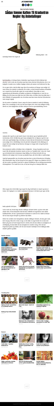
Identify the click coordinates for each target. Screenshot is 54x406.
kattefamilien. (7, 80)
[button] (2, 1)
